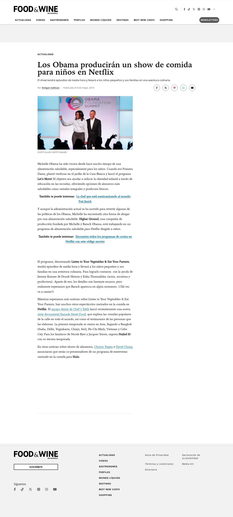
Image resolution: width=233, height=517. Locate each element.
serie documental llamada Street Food (62, 314)
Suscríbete (35, 466)
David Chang (124, 347)
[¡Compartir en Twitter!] (165, 88)
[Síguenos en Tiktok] (189, 9)
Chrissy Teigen (103, 347)
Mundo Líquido (100, 19)
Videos (40, 19)
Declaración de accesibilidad (191, 456)
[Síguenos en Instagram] (204, 9)
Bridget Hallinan (50, 87)
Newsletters (209, 19)
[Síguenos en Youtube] (208, 9)
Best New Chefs (144, 19)
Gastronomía (59, 19)
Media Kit (188, 463)
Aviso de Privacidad (157, 455)
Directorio (151, 469)
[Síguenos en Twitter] (194, 9)
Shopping (166, 19)
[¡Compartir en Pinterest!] (174, 88)
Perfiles (79, 19)
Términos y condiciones (159, 463)
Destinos (122, 19)
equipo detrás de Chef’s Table (70, 309)
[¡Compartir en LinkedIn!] (183, 88)
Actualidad (23, 19)
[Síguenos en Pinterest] (199, 9)
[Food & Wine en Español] (36, 9)
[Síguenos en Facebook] (184, 9)
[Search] (176, 9)
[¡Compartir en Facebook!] (157, 88)
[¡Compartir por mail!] (192, 88)
